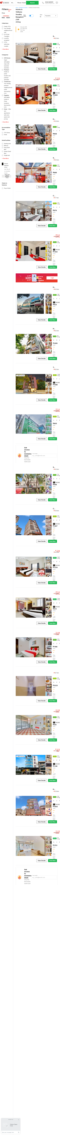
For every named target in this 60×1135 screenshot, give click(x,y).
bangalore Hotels (23, 7)
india (17, 7)
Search (32, 3)
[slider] (2, 16)
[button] (9, 10)
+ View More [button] (5, 49)
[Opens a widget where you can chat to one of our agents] (11, 1126)
